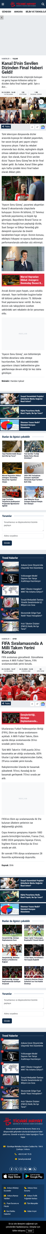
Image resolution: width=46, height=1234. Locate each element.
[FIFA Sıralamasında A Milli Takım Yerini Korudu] (23, 687)
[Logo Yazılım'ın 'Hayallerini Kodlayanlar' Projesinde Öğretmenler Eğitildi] (12, 492)
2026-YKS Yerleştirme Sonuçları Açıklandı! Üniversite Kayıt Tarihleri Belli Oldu (33, 479)
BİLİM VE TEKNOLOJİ (36, 11)
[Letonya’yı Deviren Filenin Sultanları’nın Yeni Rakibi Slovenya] (34, 972)
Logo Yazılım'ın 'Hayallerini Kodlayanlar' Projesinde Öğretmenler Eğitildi (11, 502)
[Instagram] (21, 1169)
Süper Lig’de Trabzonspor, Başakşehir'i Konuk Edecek (34, 939)
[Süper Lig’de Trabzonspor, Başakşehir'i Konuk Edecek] (34, 930)
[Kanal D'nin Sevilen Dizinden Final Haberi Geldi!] (23, 110)
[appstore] (12, 1176)
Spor (15, 639)
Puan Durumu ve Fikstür (11, 1204)
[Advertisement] (23, 333)
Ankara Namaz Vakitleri (11, 1197)
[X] (16, 1169)
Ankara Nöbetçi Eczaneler (11, 1189)
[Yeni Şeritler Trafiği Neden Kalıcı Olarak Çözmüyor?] (34, 446)
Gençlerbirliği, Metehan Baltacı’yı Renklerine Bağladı (10, 960)
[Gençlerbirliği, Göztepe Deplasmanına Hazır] (12, 930)
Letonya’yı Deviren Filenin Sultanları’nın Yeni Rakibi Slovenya (33, 981)
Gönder (7, 543)
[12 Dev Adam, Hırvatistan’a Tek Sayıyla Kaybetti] (34, 950)
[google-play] (34, 1176)
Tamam (30, 1231)
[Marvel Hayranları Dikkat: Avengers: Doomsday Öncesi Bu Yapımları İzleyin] (12, 468)
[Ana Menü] (3, 4)
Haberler (5, 59)
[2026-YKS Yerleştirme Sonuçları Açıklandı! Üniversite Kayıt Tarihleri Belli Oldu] (34, 468)
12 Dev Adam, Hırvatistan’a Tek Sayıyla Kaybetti (33, 959)
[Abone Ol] (43, 127)
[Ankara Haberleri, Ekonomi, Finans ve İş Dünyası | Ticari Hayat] (23, 4)
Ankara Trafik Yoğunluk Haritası (30, 1197)
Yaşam (15, 59)
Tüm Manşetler (32, 1203)
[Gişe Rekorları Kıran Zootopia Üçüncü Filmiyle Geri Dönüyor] (34, 492)
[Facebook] (11, 1169)
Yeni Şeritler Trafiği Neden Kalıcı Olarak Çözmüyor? (31, 456)
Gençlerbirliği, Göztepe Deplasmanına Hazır (10, 939)
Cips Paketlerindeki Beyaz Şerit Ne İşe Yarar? (11, 455)
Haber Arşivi (31, 1211)
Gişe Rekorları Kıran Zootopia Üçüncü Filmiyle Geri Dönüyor (33, 501)
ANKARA (18, 11)
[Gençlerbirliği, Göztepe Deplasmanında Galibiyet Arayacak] (12, 972)
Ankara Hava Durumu (30, 1189)
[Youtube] (30, 1169)
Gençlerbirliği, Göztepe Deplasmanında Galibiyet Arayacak (11, 981)
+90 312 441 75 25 (24, 1154)
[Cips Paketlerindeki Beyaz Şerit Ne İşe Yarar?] (12, 446)
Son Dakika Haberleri (9, 1212)
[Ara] (43, 4)
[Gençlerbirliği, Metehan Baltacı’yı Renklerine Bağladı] (12, 950)
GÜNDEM (6, 11)
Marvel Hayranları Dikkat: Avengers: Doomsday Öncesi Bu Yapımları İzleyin (11, 479)
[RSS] (34, 1169)
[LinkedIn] (25, 1169)
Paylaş (7, 126)
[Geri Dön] (2, 17)
